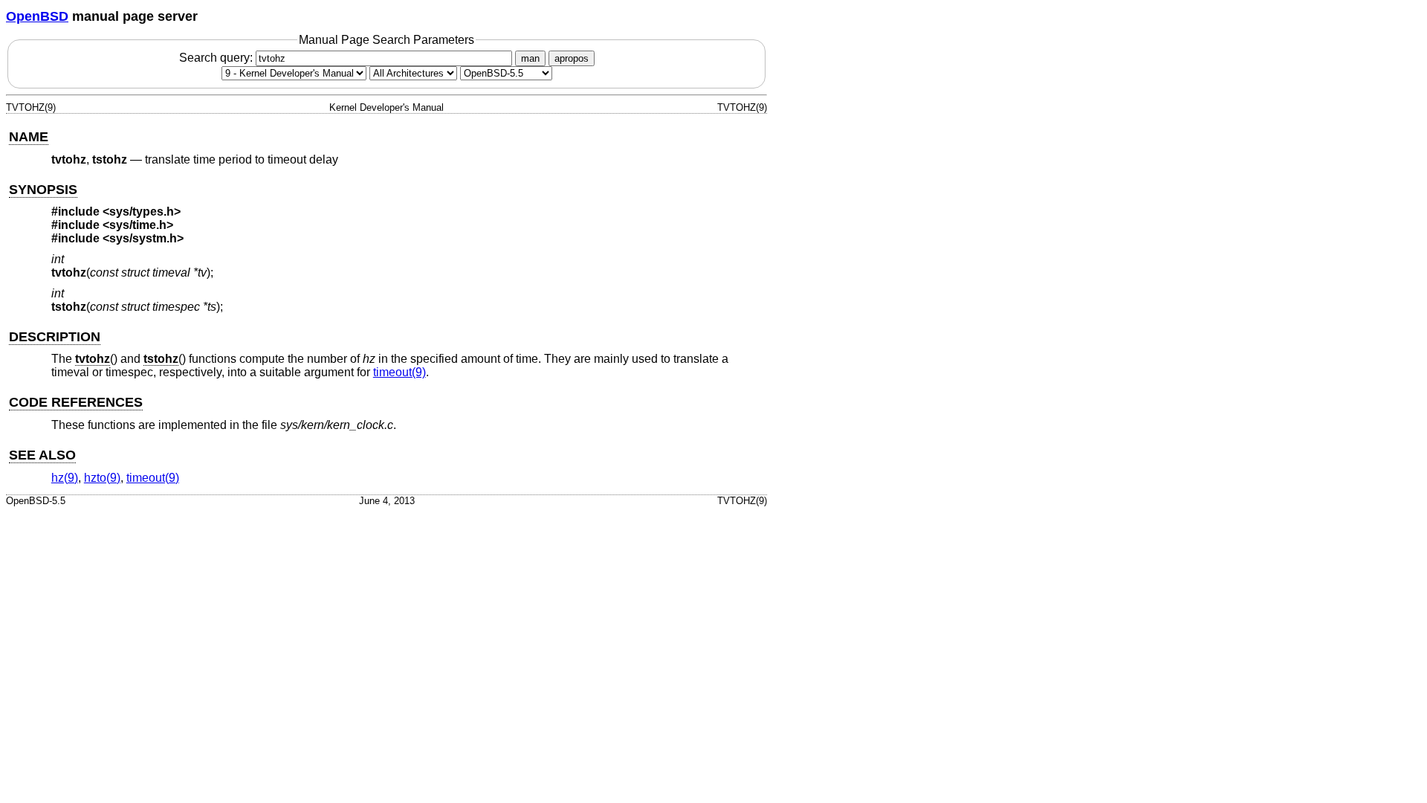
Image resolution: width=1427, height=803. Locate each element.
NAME (28, 136)
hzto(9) (102, 477)
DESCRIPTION (54, 336)
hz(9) (64, 477)
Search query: (217, 57)
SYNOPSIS (43, 189)
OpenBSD (37, 16)
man (530, 58)
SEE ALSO (42, 455)
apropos (571, 58)
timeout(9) (399, 372)
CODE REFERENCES (76, 402)
